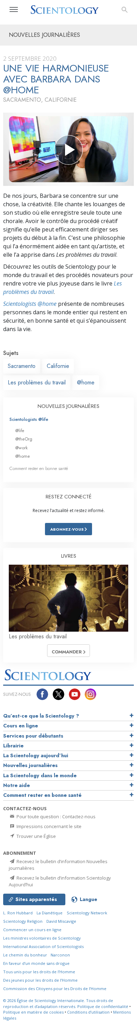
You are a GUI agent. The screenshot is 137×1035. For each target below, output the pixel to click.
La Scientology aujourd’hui (35, 755)
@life (19, 430)
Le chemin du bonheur (25, 954)
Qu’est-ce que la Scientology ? (41, 715)
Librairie (13, 745)
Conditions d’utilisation (88, 1012)
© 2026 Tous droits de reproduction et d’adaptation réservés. (58, 1003)
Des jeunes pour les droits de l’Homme (40, 980)
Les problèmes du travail (37, 382)
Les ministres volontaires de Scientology (42, 938)
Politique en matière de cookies (33, 1012)
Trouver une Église (35, 836)
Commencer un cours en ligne (32, 929)
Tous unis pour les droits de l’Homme (39, 971)
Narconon (60, 954)
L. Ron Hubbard (18, 912)
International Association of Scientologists (43, 946)
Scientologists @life (28, 419)
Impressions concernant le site (48, 826)
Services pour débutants (33, 735)
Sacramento (21, 366)
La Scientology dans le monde (40, 775)
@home (85, 382)
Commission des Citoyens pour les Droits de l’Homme (54, 988)
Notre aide (16, 785)
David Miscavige (61, 921)
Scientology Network (87, 912)
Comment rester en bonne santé (38, 468)
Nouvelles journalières (30, 765)
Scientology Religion (23, 921)
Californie (58, 366)
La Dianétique (50, 912)
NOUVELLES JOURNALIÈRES (68, 406)
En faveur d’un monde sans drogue (36, 963)
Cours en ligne (20, 725)
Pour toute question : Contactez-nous (55, 816)
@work (21, 447)
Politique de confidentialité (102, 1006)
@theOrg (23, 439)
